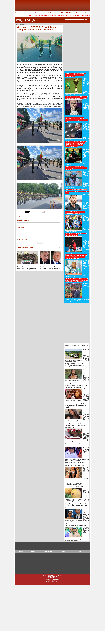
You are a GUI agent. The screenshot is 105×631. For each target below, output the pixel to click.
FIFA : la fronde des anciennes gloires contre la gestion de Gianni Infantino (76, 97)
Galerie (33, 551)
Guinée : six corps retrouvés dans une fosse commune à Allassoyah (76, 346)
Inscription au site (52, 582)
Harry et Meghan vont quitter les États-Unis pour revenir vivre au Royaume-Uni (76, 505)
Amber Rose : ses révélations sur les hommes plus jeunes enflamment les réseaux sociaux (76, 425)
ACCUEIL (17, 12)
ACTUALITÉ (33, 12)
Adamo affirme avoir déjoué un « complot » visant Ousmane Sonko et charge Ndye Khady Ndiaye (76, 385)
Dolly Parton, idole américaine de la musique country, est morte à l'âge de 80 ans (32, 15)
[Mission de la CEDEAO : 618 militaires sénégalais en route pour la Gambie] (40, 32)
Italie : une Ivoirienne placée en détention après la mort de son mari (76, 524)
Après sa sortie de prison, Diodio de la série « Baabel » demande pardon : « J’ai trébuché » (76, 405)
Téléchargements (48, 551)
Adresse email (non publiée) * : (23, 220)
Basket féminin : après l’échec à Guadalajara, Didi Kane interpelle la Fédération (76, 168)
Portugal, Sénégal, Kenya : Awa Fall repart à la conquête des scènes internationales (76, 365)
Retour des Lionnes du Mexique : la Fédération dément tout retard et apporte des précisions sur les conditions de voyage (76, 144)
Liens (80, 551)
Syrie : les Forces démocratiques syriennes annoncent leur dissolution (27, 268)
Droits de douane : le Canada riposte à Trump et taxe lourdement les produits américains (50, 268)
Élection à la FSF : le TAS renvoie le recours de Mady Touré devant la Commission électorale (76, 256)
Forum (63, 551)
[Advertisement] (75, 47)
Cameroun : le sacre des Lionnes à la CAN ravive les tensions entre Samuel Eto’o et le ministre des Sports (76, 280)
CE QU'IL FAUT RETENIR (67, 12)
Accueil (17, 24)
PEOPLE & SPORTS (81, 12)
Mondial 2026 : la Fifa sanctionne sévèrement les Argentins (75, 212)
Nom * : (18, 216)
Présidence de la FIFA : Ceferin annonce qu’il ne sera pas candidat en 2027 (76, 119)
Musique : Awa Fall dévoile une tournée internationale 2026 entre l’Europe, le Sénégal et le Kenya (75, 464)
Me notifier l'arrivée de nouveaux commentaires (29, 239)
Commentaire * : (20, 227)
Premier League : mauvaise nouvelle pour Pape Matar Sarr (76, 234)
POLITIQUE (48, 12)
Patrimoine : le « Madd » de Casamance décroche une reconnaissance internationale (74, 484)
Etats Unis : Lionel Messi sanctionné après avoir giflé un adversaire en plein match (77, 191)
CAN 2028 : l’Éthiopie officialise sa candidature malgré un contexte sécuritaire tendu (75, 75)
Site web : (19, 224)
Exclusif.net (28, 20)
